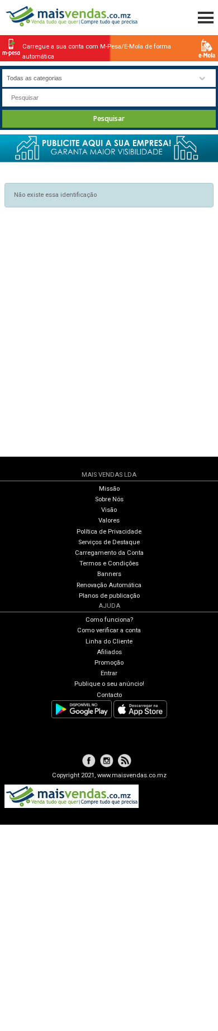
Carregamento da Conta (109, 552)
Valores (109, 520)
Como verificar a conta (109, 630)
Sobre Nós (109, 499)
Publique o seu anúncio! (109, 684)
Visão (109, 510)
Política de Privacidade (109, 531)
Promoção (109, 662)
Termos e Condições (109, 563)
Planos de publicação (109, 595)
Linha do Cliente (109, 641)
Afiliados (109, 652)
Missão (109, 488)
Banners (109, 574)
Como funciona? (109, 619)
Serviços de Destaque (109, 542)
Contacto (109, 695)
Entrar (109, 673)
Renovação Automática (109, 585)
